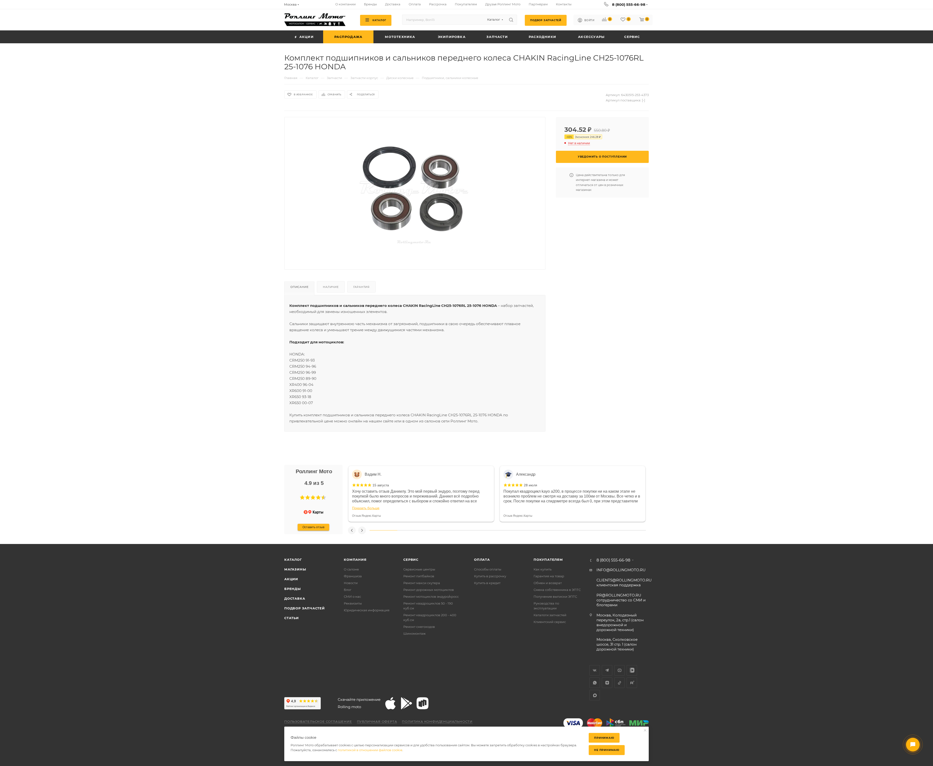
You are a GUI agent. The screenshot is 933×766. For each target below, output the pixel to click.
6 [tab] (521, 530)
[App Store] (390, 703)
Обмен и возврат (548, 583)
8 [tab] (577, 530)
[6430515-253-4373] (415, 189)
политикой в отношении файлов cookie (370, 750)
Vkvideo (632, 670)
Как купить (543, 569)
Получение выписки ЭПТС (555, 596)
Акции (291, 579)
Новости (351, 583)
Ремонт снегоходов (419, 627)
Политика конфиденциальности (437, 721)
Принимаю (604, 737)
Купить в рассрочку (490, 576)
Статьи (291, 618)
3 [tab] (438, 530)
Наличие (331, 287)
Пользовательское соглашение (318, 721)
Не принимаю (606, 750)
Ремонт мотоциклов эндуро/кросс (431, 596)
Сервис (410, 559)
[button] (302, 497)
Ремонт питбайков (418, 576)
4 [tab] (466, 530)
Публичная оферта (377, 721)
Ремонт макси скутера (421, 583)
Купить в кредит (487, 583)
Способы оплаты (487, 569)
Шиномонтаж (414, 633)
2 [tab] (411, 530)
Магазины (295, 569)
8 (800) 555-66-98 (628, 4)
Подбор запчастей (304, 608)
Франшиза (353, 576)
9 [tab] (604, 530)
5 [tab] (494, 530)
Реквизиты (353, 603)
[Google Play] (406, 703)
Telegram (607, 670)
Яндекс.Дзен (607, 682)
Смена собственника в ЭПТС (557, 590)
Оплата (482, 559)
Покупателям (548, 559)
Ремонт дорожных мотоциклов (428, 590)
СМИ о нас (352, 596)
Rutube (632, 682)
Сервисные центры (419, 569)
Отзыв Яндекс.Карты (366, 515)
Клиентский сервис (550, 622)
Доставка (294, 598)
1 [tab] (383, 530)
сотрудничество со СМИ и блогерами (621, 600)
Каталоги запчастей (550, 615)
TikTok (619, 682)
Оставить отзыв (313, 527)
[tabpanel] (421, 493)
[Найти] (511, 20)
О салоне (351, 569)
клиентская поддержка (624, 582)
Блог (347, 590)
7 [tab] (549, 530)
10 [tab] (632, 530)
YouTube (619, 670)
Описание (299, 287)
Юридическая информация (366, 610)
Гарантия (361, 287)
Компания (355, 559)
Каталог (293, 559)
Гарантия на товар (549, 576)
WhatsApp (594, 682)
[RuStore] (422, 703)
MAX (594, 695)
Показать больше (366, 508)
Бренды (292, 589)
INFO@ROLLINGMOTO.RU (621, 570)
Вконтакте (594, 670)
